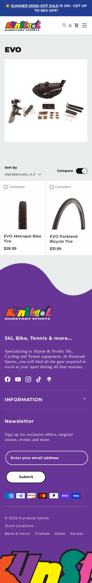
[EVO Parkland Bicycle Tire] (69, 210)
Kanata (77, 533)
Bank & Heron (17, 533)
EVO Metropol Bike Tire (22, 238)
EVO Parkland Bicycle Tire (64, 239)
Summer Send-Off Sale (35, 6)
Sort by (11, 167)
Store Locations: (19, 526)
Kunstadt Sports (34, 518)
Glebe (59, 533)
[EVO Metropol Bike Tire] (23, 210)
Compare (65, 171)
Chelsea (42, 533)
